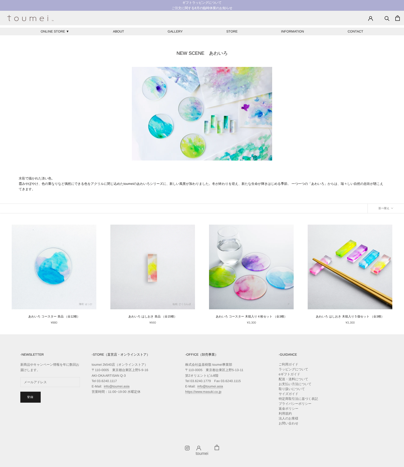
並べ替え (384, 208)
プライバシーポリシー (295, 403)
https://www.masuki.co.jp (203, 392)
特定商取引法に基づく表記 (298, 399)
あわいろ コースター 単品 (54, 316)
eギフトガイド (289, 374)
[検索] (387, 18)
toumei (202, 453)
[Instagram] (187, 447)
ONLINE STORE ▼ (55, 31)
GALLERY (175, 31)
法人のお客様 (288, 418)
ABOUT (118, 31)
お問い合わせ (288, 423)
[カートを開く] (397, 18)
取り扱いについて (292, 389)
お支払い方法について (295, 384)
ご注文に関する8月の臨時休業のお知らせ (202, 8)
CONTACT (355, 31)
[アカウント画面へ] (370, 18)
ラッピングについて (293, 369)
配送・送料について (293, 379)
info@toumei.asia (117, 386)
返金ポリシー (288, 408)
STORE (232, 31)
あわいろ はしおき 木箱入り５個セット (350, 316)
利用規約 (285, 413)
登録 (30, 397)
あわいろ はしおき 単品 (152, 316)
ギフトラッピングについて (202, 2)
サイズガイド (288, 394)
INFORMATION (292, 31)
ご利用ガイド (288, 364)
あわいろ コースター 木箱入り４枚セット (251, 316)
